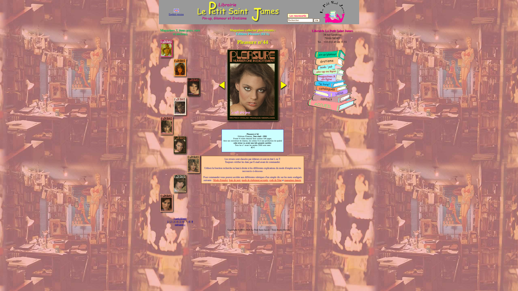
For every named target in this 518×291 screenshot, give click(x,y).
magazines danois (292, 180)
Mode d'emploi (220, 180)
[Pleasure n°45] (193, 172)
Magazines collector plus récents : (253, 32)
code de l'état (275, 180)
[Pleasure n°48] (180, 191)
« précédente (180, 218)
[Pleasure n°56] (166, 210)
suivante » (180, 224)
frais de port (234, 180)
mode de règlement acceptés (255, 180)
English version (176, 14)
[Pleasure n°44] (180, 152)
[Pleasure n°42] (166, 133)
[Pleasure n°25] (166, 56)
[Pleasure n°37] (180, 114)
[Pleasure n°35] (193, 95)
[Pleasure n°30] (180, 75)
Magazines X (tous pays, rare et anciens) (180, 32)
